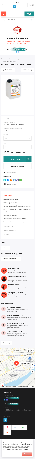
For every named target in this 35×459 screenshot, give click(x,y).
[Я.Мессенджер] (5, 180)
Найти (4, 20)
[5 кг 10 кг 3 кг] (18, 147)
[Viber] (17, 180)
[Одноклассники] (11, 180)
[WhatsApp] (20, 180)
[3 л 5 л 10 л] (18, 138)
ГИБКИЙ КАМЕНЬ (17, 38)
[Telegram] (14, 180)
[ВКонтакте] (8, 180)
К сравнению (11, 172)
